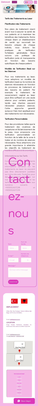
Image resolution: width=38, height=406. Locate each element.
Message (12, 266)
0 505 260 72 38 (20, 336)
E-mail (10, 256)
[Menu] (35, 2)
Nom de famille (24, 243)
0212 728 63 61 (11, 336)
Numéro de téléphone (25, 255)
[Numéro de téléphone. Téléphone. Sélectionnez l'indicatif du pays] (24, 260)
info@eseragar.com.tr (15, 319)
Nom (10, 244)
